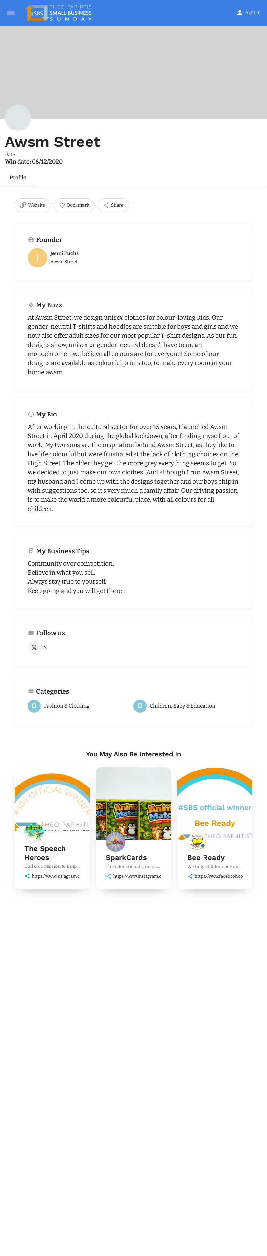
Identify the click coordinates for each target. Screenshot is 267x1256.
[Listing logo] (18, 118)
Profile (18, 177)
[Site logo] (59, 13)
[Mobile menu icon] (11, 13)
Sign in (253, 12)
